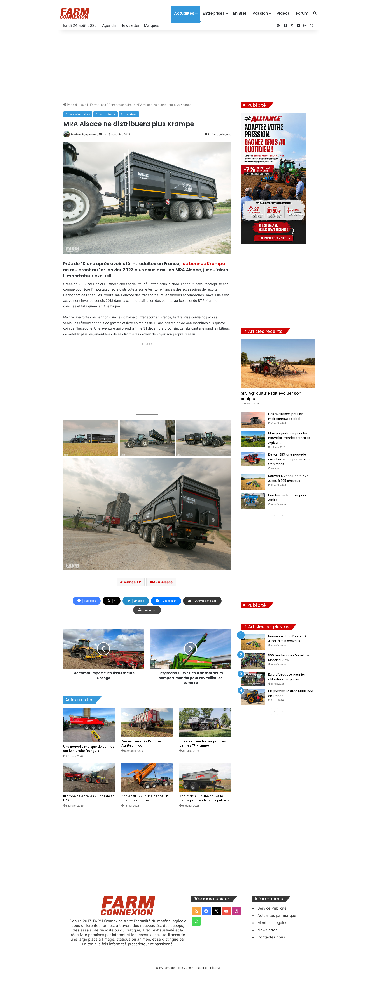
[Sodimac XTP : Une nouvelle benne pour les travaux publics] (205, 777)
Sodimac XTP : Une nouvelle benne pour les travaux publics (204, 798)
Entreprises (214, 13)
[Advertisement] (189, 65)
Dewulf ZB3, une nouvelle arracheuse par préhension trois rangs (289, 459)
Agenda (109, 25)
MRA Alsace (162, 582)
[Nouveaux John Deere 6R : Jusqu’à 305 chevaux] (253, 482)
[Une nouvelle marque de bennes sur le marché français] (89, 725)
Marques (151, 25)
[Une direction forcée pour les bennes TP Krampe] (205, 722)
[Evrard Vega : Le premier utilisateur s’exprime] (253, 679)
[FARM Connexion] (74, 13)
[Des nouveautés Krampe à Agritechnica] (147, 722)
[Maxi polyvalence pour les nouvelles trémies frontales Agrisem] (253, 439)
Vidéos (283, 13)
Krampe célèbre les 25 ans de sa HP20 (89, 798)
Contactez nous (271, 937)
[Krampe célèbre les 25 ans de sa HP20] (89, 777)
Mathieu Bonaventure (84, 134)
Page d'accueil (77, 104)
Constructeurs (105, 114)
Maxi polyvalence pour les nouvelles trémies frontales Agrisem (289, 438)
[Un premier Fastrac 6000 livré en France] (253, 697)
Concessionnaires (120, 104)
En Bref (240, 13)
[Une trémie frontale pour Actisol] (253, 501)
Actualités (184, 13)
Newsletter (130, 25)
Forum (302, 13)
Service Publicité (272, 908)
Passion (260, 13)
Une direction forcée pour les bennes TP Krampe (202, 743)
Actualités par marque (276, 915)
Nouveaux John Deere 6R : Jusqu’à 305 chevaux (288, 638)
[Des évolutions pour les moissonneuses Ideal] (253, 420)
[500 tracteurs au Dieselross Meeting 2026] (253, 661)
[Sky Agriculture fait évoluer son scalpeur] (278, 363)
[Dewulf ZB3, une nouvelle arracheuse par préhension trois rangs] (253, 459)
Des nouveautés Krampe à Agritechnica (142, 743)
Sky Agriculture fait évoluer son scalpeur (271, 395)
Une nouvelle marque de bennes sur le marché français (88, 748)
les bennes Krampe (203, 264)
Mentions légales (272, 923)
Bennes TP (131, 582)
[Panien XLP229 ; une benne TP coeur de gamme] (147, 777)
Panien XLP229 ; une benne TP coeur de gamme (144, 798)
